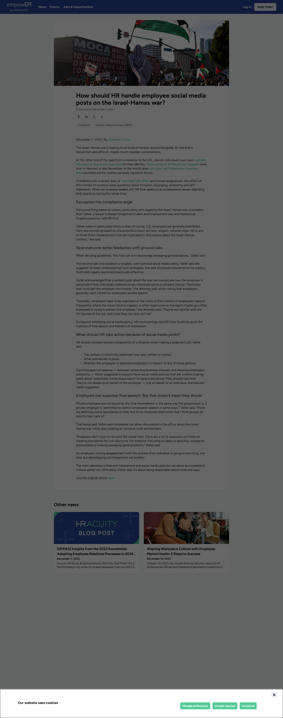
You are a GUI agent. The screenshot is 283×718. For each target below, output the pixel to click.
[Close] (274, 695)
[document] (141, 703)
